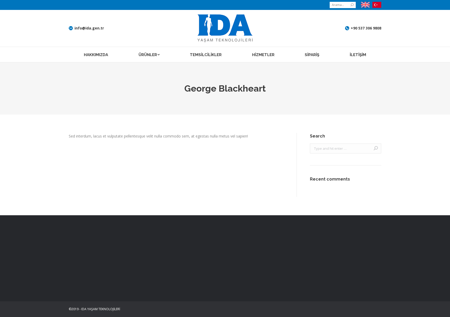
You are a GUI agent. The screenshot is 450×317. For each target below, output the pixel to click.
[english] (365, 4)
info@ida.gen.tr (89, 28)
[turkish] (375, 5)
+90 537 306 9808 (366, 28)
